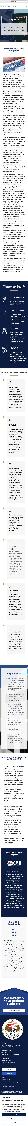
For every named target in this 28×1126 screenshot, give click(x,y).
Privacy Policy (6, 1079)
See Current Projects (14, 1010)
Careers (4, 1077)
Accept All (14, 1114)
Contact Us (9, 1073)
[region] (14, 1110)
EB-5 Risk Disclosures (8, 1086)
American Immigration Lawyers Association (11, 1083)
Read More (14, 1118)
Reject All (14, 1122)
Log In (9, 1069)
